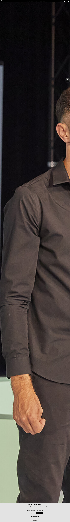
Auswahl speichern (31, 513)
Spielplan (61, 1)
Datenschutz (35, 519)
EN (64, 1)
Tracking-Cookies (40, 510)
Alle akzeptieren (39, 513)
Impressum (35, 520)
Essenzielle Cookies (31, 510)
